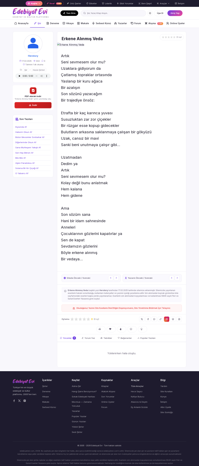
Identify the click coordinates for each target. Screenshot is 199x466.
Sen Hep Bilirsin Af (24, 152)
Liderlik (108, 3)
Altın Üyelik (165, 407)
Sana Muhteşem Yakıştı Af (28, 147)
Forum (137, 23)
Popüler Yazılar (79, 416)
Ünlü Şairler (75, 3)
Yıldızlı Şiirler (78, 427)
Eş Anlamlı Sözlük (139, 407)
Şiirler (45, 386)
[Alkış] (100, 329)
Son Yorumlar (107, 396)
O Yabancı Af (21, 173)
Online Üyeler (177, 23)
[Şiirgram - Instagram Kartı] (166, 319)
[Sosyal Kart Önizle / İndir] (173, 319)
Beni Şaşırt (146, 3)
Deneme (54, 23)
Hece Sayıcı (136, 391)
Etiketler (93, 3)
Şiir (39, 23)
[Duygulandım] (132, 329)
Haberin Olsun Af (23, 132)
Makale (85, 23)
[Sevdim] (111, 329)
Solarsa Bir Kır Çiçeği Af (26, 168)
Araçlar (163, 3)
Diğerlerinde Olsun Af (25, 142)
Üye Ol (160, 13)
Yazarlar (122, 23)
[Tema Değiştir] (150, 13)
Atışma (155, 23)
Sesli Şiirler (77, 432)
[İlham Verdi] (142, 329)
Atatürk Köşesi (108, 391)
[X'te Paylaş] (141, 319)
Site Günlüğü (166, 412)
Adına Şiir (76, 386)
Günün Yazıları (79, 421)
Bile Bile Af (20, 158)
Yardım (163, 386)
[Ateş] (121, 329)
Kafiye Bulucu (137, 396)
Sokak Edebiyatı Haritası (83, 396)
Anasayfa (23, 23)
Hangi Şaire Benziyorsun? (84, 391)
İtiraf (55, 3)
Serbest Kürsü (103, 23)
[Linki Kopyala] (160, 319)
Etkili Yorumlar (126, 3)
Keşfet (34, 3)
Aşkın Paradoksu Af (25, 163)
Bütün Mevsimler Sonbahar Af (29, 137)
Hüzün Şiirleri (39, 70)
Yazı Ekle (70, 13)
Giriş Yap (175, 13)
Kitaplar (105, 386)
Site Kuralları (166, 391)
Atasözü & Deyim (139, 402)
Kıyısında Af (21, 127)
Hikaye (70, 23)
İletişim (181, 3)
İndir (34, 105)
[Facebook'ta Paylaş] (148, 319)
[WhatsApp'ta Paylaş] (154, 319)
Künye (163, 396)
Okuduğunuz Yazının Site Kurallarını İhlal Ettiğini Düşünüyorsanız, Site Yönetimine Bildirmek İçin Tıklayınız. (123, 308)
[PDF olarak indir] (179, 319)
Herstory (33, 55)
